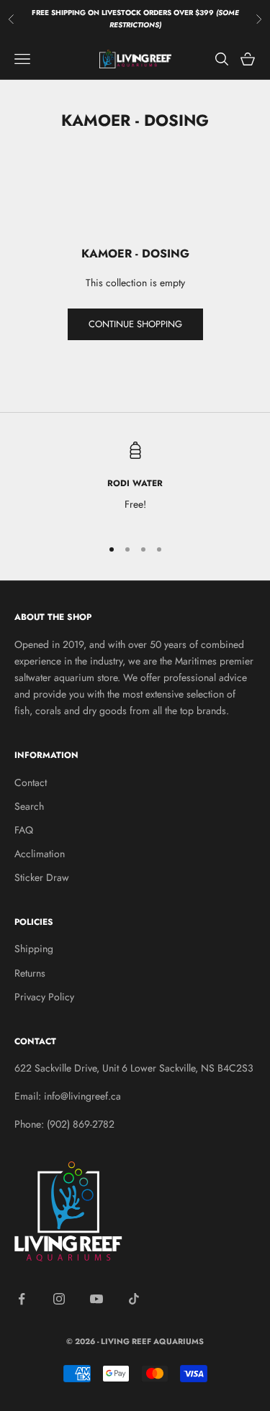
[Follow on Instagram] (59, 1299)
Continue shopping (135, 324)
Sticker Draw (41, 877)
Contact (30, 782)
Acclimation (39, 853)
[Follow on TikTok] (134, 1299)
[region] (135, 483)
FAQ (23, 830)
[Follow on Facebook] (21, 1299)
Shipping (33, 948)
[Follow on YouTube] (96, 1299)
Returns (29, 973)
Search (29, 806)
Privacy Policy (44, 997)
